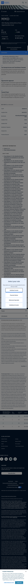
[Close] (25, 279)
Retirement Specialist (14, 300)
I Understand (19, 582)
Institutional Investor (14, 305)
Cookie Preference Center (9, 582)
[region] (14, 577)
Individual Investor (14, 290)
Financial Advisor (14, 295)
